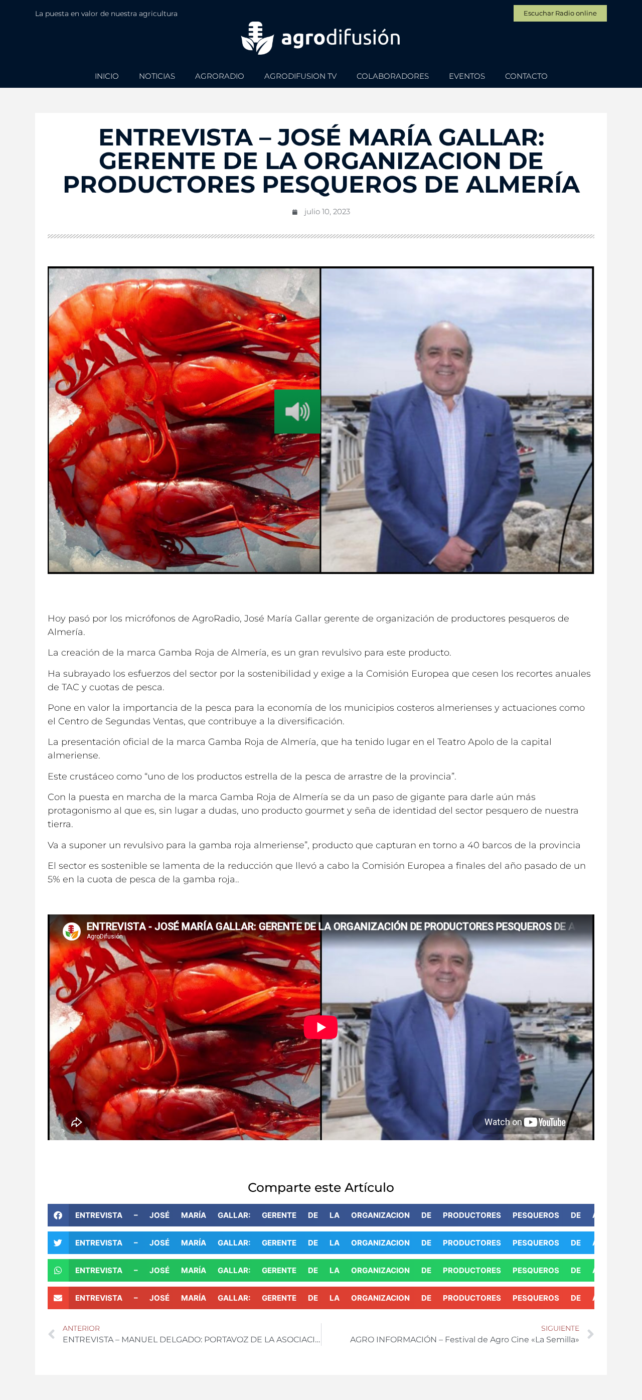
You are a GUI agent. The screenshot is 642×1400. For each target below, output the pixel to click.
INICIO (107, 76)
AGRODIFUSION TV (300, 76)
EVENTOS (467, 76)
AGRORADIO (219, 76)
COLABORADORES (393, 76)
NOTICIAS (157, 76)
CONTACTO (526, 76)
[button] (321, 1215)
